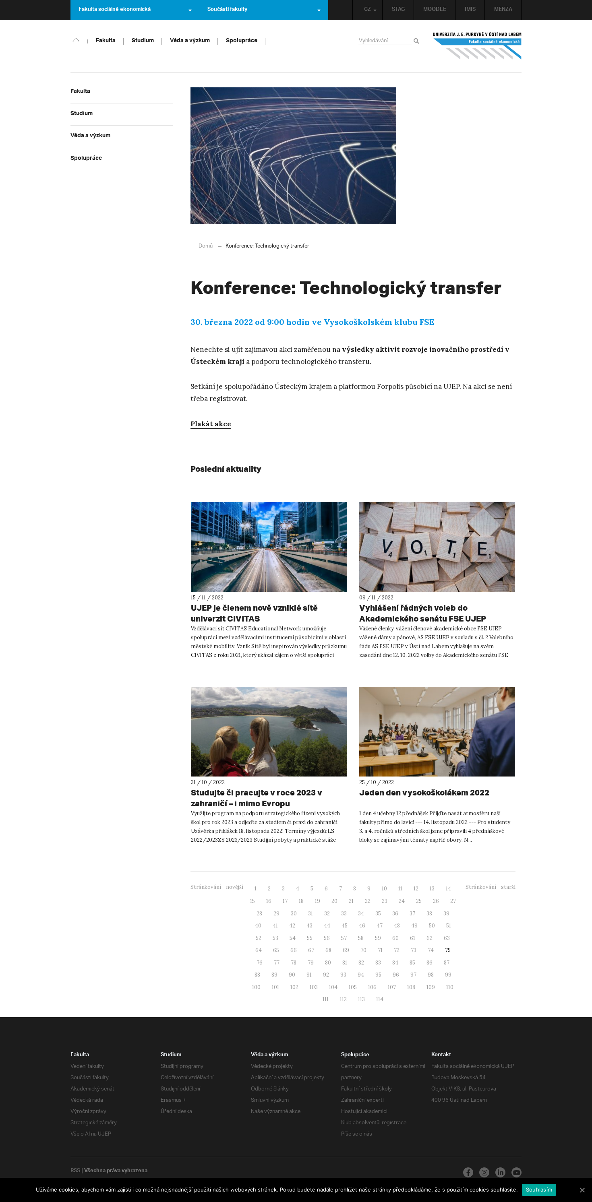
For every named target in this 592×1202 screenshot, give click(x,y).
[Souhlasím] (582, 1190)
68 (328, 950)
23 (384, 901)
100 (256, 987)
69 (346, 950)
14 (448, 888)
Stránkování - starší (490, 887)
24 (402, 901)
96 (396, 974)
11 (400, 888)
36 (395, 913)
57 (344, 938)
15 (252, 901)
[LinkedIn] (500, 1172)
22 (368, 901)
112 (343, 999)
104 (333, 987)
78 (293, 962)
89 (274, 974)
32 (327, 913)
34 (361, 913)
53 (275, 938)
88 (257, 974)
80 (328, 962)
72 (396, 950)
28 (259, 913)
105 (353, 987)
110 (449, 987)
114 (379, 999)
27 (453, 901)
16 (268, 901)
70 (363, 950)
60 (395, 938)
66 (293, 950)
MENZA (503, 10)
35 (378, 913)
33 (344, 913)
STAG (398, 10)
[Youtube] (516, 1172)
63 (447, 938)
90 (292, 974)
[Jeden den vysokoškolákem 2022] (437, 731)
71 (380, 950)
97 (413, 974)
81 (344, 962)
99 (448, 974)
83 (378, 962)
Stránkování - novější (216, 887)
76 (260, 962)
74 (431, 950)
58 (361, 938)
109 (430, 987)
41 (275, 925)
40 (258, 925)
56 (327, 938)
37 (412, 913)
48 (397, 925)
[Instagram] (484, 1172)
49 (414, 925)
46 (362, 925)
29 (276, 913)
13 (432, 888)
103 (314, 987)
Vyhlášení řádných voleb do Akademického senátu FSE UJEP (422, 613)
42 (292, 925)
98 (431, 974)
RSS (75, 1171)
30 (294, 913)
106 (372, 987)
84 (395, 962)
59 (378, 938)
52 (258, 938)
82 (361, 962)
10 (384, 888)
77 (276, 962)
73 (413, 950)
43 (309, 925)
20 (334, 901)
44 (327, 925)
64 (258, 950)
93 (343, 974)
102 (294, 987)
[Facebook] (468, 1172)
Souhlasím (539, 1189)
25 (419, 901)
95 (378, 974)
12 (416, 888)
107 (392, 987)
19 (317, 901)
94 (361, 974)
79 (311, 962)
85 (412, 962)
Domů (206, 246)
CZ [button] (367, 10)
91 (309, 974)
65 (276, 950)
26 (436, 901)
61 (412, 938)
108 (411, 987)
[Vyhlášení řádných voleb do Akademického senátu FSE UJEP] (437, 547)
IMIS (470, 10)
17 (285, 901)
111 (326, 999)
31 (310, 913)
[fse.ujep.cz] (477, 46)
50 (432, 925)
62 (429, 938)
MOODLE (434, 10)
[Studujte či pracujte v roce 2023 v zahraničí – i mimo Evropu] (269, 731)
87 (446, 962)
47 (380, 925)
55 (310, 938)
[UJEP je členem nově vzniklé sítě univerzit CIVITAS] (269, 547)
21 (351, 901)
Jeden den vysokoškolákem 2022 (424, 792)
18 (301, 901)
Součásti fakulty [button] (227, 10)
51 (448, 925)
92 (326, 974)
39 (446, 913)
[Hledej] (418, 41)
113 (361, 999)
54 (293, 938)
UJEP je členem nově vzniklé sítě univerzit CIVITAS (254, 613)
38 (429, 913)
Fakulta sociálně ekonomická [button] (115, 10)
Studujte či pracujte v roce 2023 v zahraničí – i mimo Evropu (256, 797)
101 (275, 987)
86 (429, 962)
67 (311, 950)
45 (345, 925)
